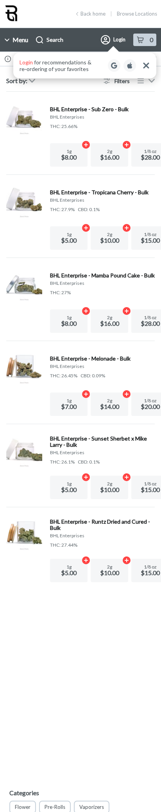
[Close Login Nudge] (146, 65)
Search (55, 39)
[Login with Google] (114, 65)
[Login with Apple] (129, 65)
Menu (20, 39)
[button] (84, 65)
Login (119, 39)
